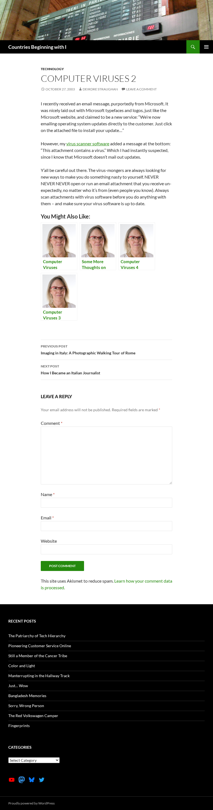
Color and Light (21, 665)
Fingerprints (19, 725)
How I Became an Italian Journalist (70, 369)
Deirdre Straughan (100, 89)
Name (48, 494)
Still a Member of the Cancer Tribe (37, 655)
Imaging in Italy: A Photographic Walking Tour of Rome (88, 349)
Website (49, 541)
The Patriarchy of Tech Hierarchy (36, 635)
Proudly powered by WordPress (31, 803)
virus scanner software (87, 143)
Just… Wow (18, 685)
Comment (51, 423)
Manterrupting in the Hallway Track (39, 675)
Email (47, 517)
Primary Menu (206, 47)
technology (52, 69)
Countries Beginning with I (37, 47)
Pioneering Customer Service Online (39, 645)
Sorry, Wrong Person (26, 705)
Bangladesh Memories (27, 695)
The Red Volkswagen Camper (33, 715)
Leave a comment (141, 89)
